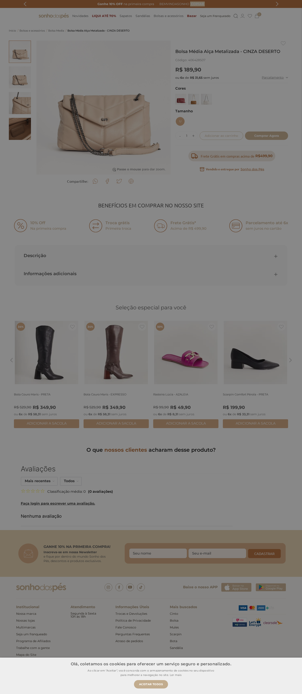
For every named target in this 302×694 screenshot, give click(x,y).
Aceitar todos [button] (151, 684)
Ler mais (176, 675)
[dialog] (151, 347)
